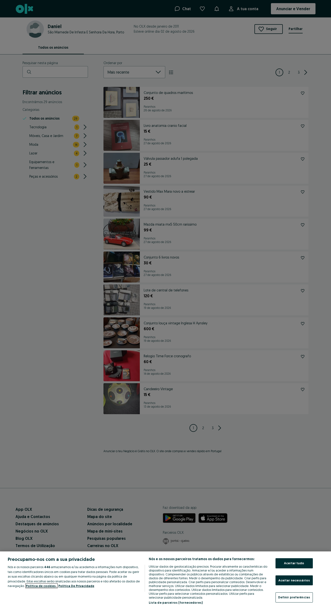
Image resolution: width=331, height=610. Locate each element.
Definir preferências (294, 597)
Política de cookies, (41, 586)
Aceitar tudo (294, 563)
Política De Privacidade (76, 586)
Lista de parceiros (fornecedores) (176, 602)
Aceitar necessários (294, 580)
